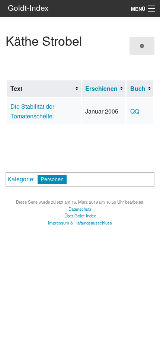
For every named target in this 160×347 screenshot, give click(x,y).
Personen (52, 179)
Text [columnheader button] (16, 88)
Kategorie (20, 179)
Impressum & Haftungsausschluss (80, 223)
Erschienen (101, 88)
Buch (137, 88)
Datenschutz (80, 209)
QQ (134, 111)
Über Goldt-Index (80, 216)
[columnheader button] (103, 89)
